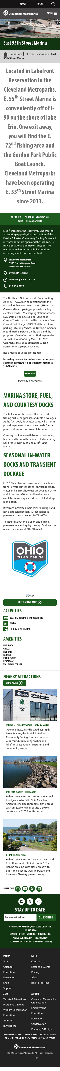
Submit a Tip (26, 938)
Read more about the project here (22, 353)
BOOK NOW (30, 374)
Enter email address (15, 917)
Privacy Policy (29, 1038)
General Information (37, 217)
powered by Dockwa (30, 381)
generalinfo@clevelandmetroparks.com (30, 934)
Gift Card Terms (46, 1038)
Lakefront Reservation (36, 54)
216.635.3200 (30, 930)
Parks (13, 54)
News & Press (32, 1035)
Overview (16, 217)
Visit (20, 54)
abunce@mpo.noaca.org (25, 346)
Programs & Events (14, 1035)
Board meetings (48, 1035)
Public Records (13, 1038)
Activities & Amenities (30, 221)
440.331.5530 (41, 938)
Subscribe (46, 917)
